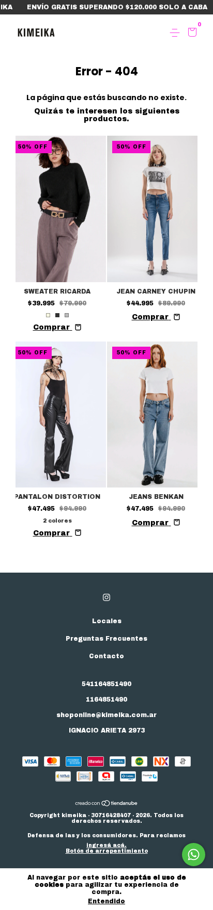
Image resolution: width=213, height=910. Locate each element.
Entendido (106, 901)
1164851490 (106, 699)
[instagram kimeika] (106, 597)
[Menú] (177, 33)
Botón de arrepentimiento (107, 851)
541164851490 (106, 684)
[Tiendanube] (106, 804)
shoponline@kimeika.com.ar (106, 715)
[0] (190, 33)
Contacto (106, 656)
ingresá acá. (106, 845)
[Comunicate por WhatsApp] (193, 854)
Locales (106, 621)
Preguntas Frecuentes (106, 638)
